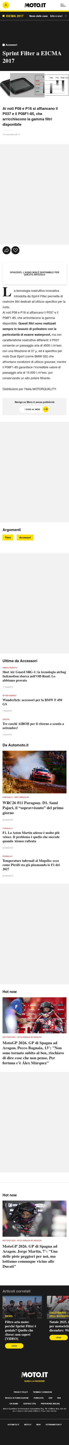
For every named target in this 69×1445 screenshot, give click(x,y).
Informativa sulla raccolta (14, 1435)
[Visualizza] (27, 85)
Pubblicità (39, 1398)
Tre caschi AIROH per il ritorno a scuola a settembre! (33, 726)
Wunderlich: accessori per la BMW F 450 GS (32, 702)
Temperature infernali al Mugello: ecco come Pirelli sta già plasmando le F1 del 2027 (31, 865)
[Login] (6, 5)
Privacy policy (21, 1392)
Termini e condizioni (42, 1392)
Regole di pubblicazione (17, 1398)
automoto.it (13, 1424)
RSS (59, 1398)
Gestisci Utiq (29, 1403)
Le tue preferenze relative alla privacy (22, 1439)
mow (38, 1424)
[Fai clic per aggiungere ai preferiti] (15, 250)
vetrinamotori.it (54, 1424)
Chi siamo (13, 1403)
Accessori (11, 45)
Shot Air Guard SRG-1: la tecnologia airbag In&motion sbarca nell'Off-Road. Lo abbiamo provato (34, 676)
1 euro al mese (32, 409)
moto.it (27, 1424)
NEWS (9, 1316)
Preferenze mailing (50, 1403)
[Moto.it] (35, 5)
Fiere (8, 537)
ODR (50, 1398)
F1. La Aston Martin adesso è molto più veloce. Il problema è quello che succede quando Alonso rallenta (31, 837)
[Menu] (63, 5)
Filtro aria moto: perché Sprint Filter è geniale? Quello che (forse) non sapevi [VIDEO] (20, 1330)
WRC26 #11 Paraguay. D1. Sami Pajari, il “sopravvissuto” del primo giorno (33, 807)
